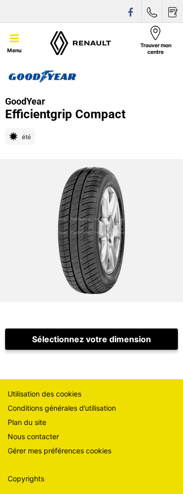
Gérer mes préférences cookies (59, 450)
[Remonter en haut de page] (156, 472)
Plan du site (27, 422)
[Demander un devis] (173, 11)
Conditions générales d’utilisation (62, 408)
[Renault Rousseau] (81, 42)
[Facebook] (131, 11)
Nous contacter (33, 436)
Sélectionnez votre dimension (91, 339)
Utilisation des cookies (44, 393)
